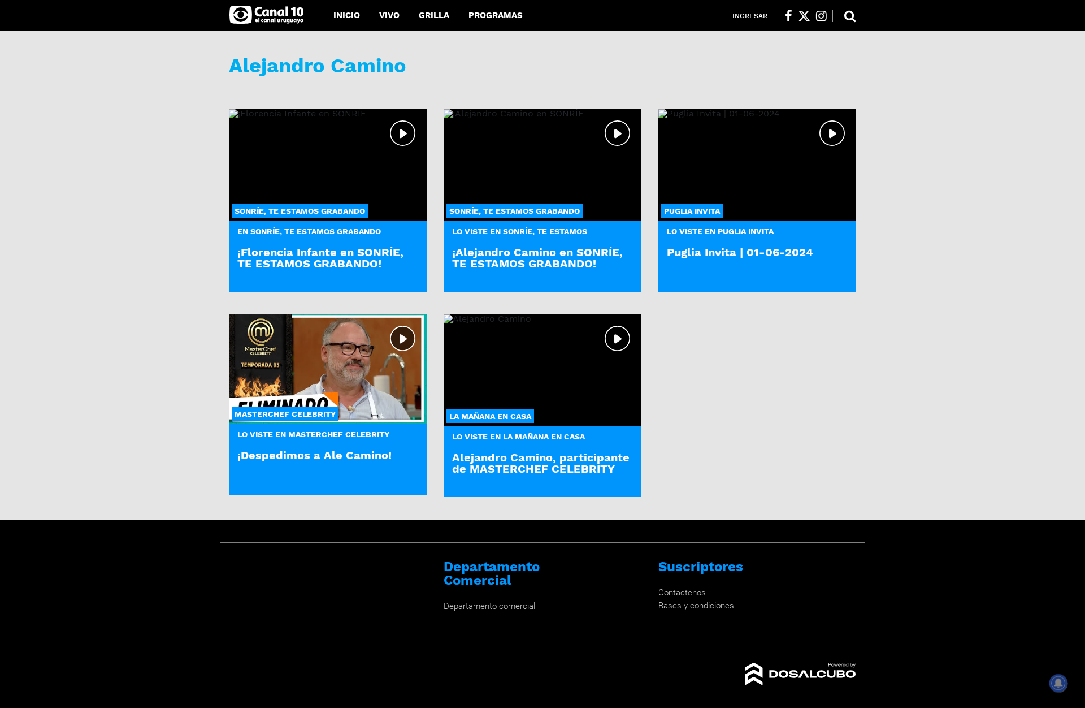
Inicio (346, 15)
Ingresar (749, 16)
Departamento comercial (489, 606)
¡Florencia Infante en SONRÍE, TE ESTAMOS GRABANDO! (320, 257)
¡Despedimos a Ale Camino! (314, 455)
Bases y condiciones (696, 606)
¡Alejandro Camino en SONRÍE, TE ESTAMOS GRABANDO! (537, 257)
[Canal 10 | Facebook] (788, 16)
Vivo (389, 15)
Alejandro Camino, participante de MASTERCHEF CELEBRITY (541, 463)
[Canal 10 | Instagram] (821, 16)
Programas (495, 15)
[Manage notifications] (1058, 683)
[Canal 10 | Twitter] (804, 16)
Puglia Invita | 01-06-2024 (740, 252)
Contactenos (682, 593)
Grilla (434, 15)
